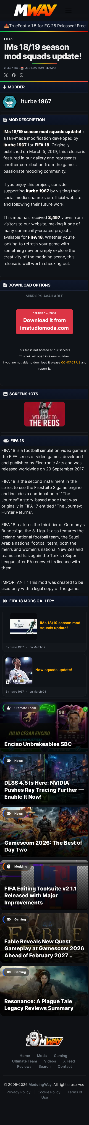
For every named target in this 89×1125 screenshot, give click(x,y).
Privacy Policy (19, 1092)
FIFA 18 (9, 39)
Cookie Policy (49, 1092)
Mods (42, 1056)
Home (25, 1056)
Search (45, 1066)
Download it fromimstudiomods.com (44, 321)
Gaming (60, 1056)
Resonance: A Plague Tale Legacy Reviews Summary (38, 1004)
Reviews (24, 1066)
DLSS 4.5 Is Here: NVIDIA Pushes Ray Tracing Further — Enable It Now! (44, 789)
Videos (50, 1061)
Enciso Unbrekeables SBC (38, 744)
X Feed (69, 1061)
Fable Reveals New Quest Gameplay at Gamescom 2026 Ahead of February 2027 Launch (44, 952)
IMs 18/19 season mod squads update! (60, 625)
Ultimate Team (24, 1061)
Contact (65, 1066)
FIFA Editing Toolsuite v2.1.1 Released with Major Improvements (40, 895)
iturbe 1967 (36, 101)
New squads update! (53, 669)
